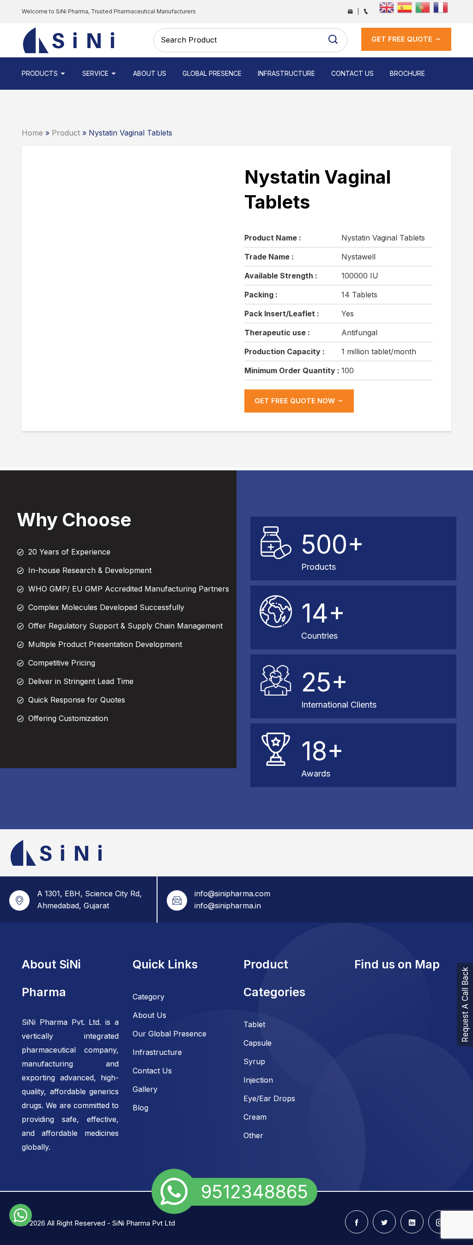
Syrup (254, 1061)
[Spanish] (406, 6)
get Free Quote (402, 39)
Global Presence (212, 73)
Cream (255, 1117)
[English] (388, 6)
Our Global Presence (169, 1033)
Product (66, 132)
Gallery (145, 1089)
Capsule (257, 1043)
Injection (258, 1080)
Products (41, 73)
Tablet (254, 1024)
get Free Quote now (296, 400)
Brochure (407, 73)
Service (96, 73)
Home (32, 132)
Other (253, 1135)
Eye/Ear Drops (269, 1098)
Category (148, 996)
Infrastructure (286, 73)
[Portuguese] (424, 6)
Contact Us (352, 73)
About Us (149, 73)
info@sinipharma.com (232, 893)
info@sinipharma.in (227, 905)
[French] (442, 6)
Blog (140, 1107)
